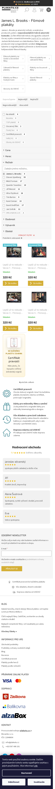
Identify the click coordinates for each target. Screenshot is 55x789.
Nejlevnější (22, 99)
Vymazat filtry (25, 235)
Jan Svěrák (13, 209)
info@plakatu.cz (12, 742)
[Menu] (48, 10)
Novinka (11, 118)
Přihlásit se (12, 568)
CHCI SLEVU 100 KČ (26, 775)
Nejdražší (34, 99)
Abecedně (23, 105)
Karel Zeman (13, 201)
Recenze (5, 655)
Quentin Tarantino (16, 185)
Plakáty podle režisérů (10, 666)
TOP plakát (12, 122)
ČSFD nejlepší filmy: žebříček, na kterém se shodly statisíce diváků (22, 618)
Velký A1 (11, 138)
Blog (3, 651)
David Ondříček (15, 205)
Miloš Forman (14, 181)
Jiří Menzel (13, 189)
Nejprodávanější (9, 105)
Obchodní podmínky (9, 644)
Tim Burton (12, 197)
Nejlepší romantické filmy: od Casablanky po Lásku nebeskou (22, 625)
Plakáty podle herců (9, 662)
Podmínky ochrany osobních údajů (15, 648)
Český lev (12, 130)
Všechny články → (9, 631)
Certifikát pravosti (15, 134)
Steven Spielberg (16, 177)
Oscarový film (13, 126)
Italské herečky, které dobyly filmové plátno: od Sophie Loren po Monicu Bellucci (24, 610)
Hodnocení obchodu (26, 447)
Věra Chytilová (14, 193)
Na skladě (12, 114)
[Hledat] (27, 10)
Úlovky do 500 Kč (15, 142)
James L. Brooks (15, 173)
